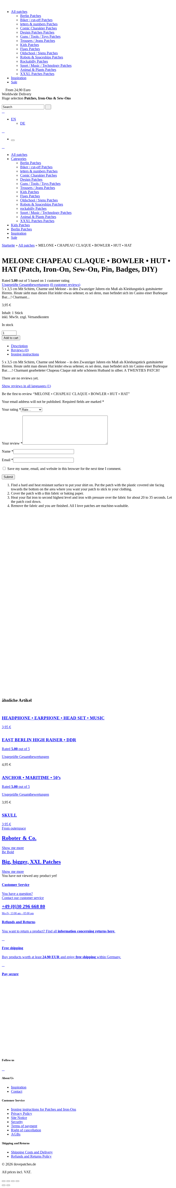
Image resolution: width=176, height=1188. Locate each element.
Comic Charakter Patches (38, 28)
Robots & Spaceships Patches (41, 57)
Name (7, 451)
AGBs (15, 1134)
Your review (12, 443)
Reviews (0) (20, 350)
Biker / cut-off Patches (36, 20)
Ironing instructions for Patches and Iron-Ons (43, 1109)
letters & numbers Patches (39, 24)
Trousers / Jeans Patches (37, 41)
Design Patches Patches (37, 32)
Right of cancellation (26, 1130)
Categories (18, 159)
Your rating (11, 409)
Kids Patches (29, 45)
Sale (14, 82)
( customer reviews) (65, 285)
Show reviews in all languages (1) (26, 386)
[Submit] (48, 107)
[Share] (8, 1181)
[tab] (92, 346)
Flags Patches (30, 49)
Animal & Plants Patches (38, 70)
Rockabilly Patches (34, 61)
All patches (19, 12)
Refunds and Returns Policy (31, 1156)
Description (19, 346)
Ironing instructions (25, 354)
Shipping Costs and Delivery (32, 1152)
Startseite (8, 245)
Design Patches (31, 179)
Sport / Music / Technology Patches (46, 65)
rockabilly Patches (33, 208)
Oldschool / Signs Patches (39, 53)
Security (17, 1122)
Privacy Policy (21, 1113)
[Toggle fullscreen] (13, 1181)
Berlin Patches (30, 16)
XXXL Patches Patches (37, 74)
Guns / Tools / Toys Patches (40, 36)
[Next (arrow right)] (8, 1185)
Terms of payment (24, 1126)
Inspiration (18, 78)
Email (7, 460)
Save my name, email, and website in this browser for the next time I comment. (64, 469)
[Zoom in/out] (17, 1181)
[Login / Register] (3, 111)
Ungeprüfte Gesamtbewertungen (25, 285)
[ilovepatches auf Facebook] (3, 1069)
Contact (16, 1091)
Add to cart (11, 338)
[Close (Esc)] (4, 1181)
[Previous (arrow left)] (4, 1185)
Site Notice (19, 1118)
